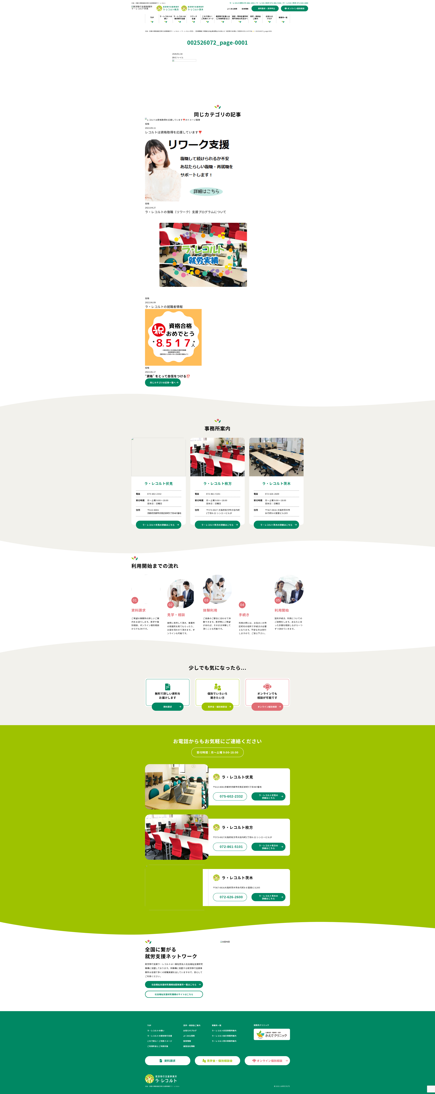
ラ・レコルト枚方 (217, 483)
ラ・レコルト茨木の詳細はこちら (268, 897)
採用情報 (245, 9)
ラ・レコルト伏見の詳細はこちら (268, 796)
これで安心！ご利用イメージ (207, 17)
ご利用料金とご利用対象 (157, 1046)
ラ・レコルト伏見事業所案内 (224, 1030)
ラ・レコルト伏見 (158, 483)
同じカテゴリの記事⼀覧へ (163, 382)
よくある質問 (232, 9)
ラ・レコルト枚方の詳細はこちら (268, 847)
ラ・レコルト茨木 (276, 483)
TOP (152, 17)
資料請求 (167, 706)
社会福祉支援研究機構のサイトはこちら (174, 994)
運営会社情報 (189, 1046)
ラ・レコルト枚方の (217, 524)
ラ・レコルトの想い (166, 17)
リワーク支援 (193, 17)
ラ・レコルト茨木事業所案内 (224, 1041)
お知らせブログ (269, 17)
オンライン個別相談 (267, 706)
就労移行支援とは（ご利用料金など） (223, 17)
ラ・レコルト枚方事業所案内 (224, 1036)
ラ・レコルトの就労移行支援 (180, 17)
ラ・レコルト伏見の (159, 524)
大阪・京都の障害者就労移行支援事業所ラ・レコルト (148, 3)
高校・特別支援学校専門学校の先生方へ (240, 17)
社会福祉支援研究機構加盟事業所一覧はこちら (174, 984)
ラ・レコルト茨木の (276, 524)
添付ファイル (178, 57)
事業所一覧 (283, 17)
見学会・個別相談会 (217, 706)
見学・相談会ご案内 (255, 17)
